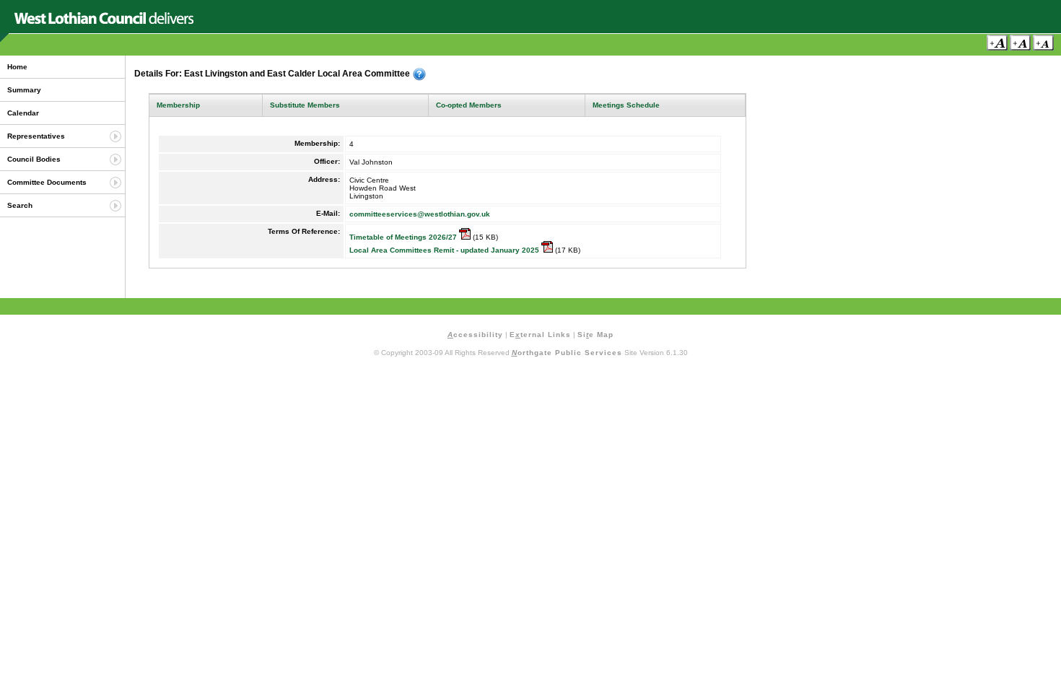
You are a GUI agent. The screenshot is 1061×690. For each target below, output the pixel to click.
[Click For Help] (419, 74)
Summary (24, 90)
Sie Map (595, 335)
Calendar (23, 113)
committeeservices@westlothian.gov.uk (419, 214)
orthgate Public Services (567, 353)
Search (19, 205)
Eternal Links (540, 335)
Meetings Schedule (626, 105)
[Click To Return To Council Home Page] (103, 21)
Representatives (36, 136)
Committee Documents (47, 182)
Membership (178, 105)
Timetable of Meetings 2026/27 (404, 237)
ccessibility (475, 335)
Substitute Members (305, 105)
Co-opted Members (469, 105)
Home (17, 67)
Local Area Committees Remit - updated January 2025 (445, 250)
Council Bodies (34, 159)
